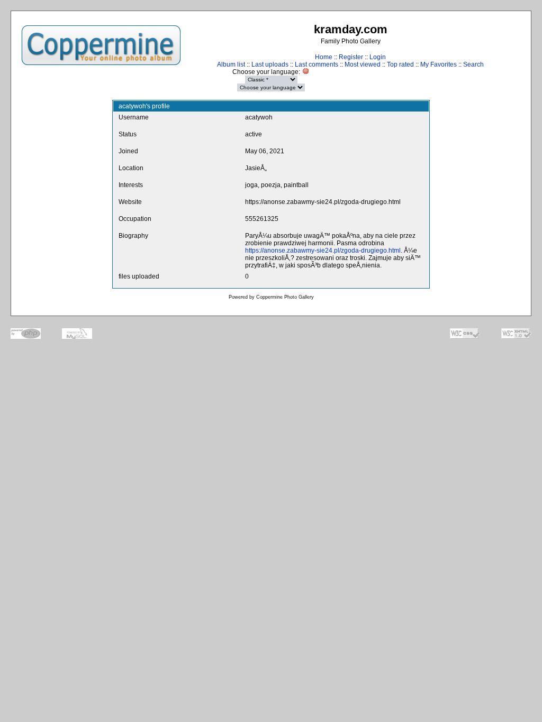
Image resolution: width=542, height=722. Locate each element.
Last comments (316, 64)
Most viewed (363, 64)
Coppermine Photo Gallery (285, 297)
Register (351, 57)
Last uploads (269, 64)
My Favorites (438, 64)
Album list (231, 64)
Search (473, 64)
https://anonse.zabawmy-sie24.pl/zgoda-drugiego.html (323, 250)
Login (377, 57)
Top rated (400, 64)
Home (323, 57)
